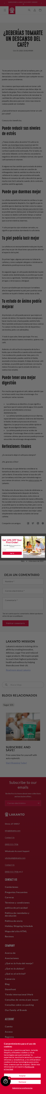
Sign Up (12, 553)
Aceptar (22, 1076)
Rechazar (22, 1082)
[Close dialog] (43, 537)
